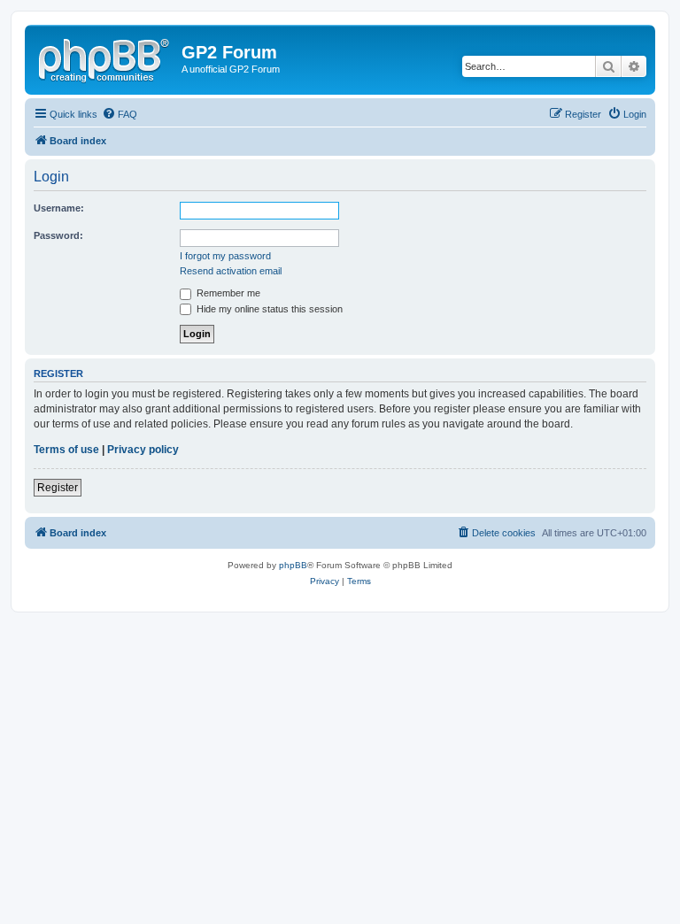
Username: (59, 208)
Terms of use (66, 449)
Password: (58, 235)
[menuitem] (119, 114)
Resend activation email (231, 271)
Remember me (227, 293)
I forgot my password (225, 255)
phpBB (293, 565)
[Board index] (105, 57)
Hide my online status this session (268, 309)
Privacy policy (143, 449)
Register (57, 487)
